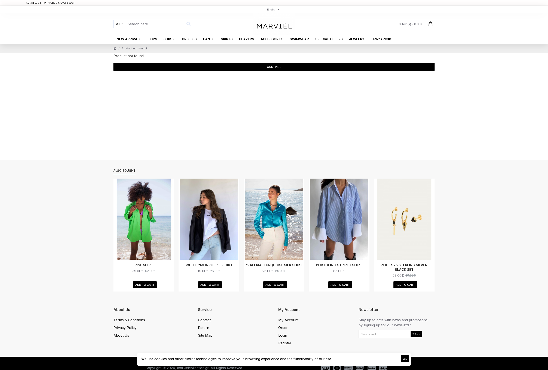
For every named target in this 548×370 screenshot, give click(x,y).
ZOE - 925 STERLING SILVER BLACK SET (404, 267)
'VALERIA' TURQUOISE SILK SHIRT (274, 265)
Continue (274, 66)
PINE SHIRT (144, 265)
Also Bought (124, 170)
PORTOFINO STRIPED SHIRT (339, 265)
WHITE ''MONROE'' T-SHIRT (209, 265)
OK (405, 358)
